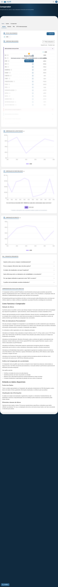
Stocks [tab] (9, 26)
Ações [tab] (4, 26)
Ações (7, 23)
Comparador (14, 23)
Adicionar (51, 33)
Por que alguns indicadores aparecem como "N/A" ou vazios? (19, 278)
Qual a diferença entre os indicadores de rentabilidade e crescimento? (22, 274)
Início (3, 23)
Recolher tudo (51, 45)
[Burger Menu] (2, 2)
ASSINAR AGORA (29, 60)
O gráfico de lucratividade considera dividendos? (16, 282)
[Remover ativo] (9, 37)
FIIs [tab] (14, 26)
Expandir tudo (44, 45)
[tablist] (29, 26)
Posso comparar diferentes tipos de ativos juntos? (17, 266)
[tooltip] (23, 131)
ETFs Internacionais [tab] (21, 26)
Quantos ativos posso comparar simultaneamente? (17, 262)
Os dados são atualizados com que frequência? (16, 270)
